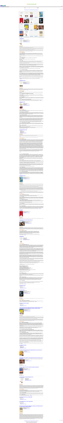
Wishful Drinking (22, 38)
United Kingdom (22, 305)
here (34, 422)
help (26, 82)
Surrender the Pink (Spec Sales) (23, 129)
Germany (23, 305)
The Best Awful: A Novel (22, 175)
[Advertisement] (31, 1)
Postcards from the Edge (22, 80)
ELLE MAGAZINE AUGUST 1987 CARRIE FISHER (26, 401)
